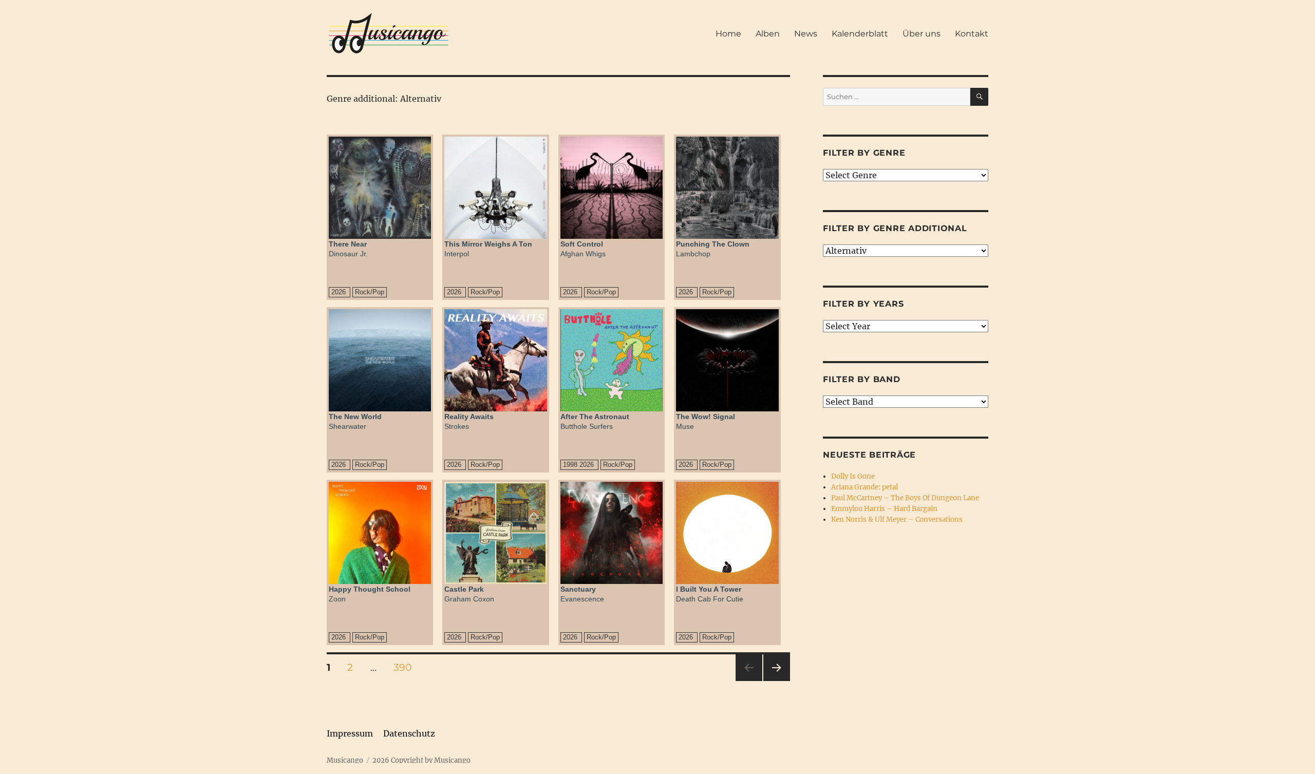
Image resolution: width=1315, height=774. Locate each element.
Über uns (922, 34)
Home (728, 34)
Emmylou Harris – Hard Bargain (884, 508)
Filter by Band (861, 379)
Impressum (350, 733)
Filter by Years (863, 304)
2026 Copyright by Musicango (421, 760)
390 (406, 667)
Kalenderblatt (860, 34)
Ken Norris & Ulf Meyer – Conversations (897, 519)
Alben (768, 34)
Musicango (345, 760)
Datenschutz (409, 733)
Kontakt (971, 34)
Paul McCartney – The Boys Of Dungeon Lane (905, 498)
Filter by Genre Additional (895, 228)
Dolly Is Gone (853, 476)
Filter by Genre (864, 153)
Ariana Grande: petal (864, 487)
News (805, 34)
